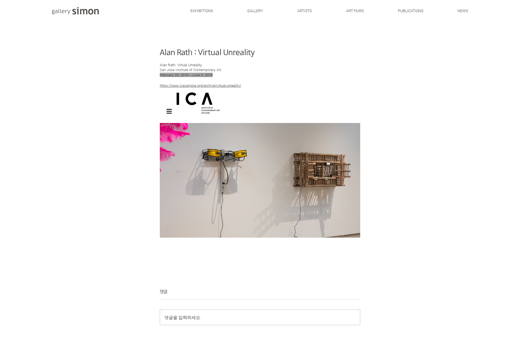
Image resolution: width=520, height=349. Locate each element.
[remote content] (260, 163)
